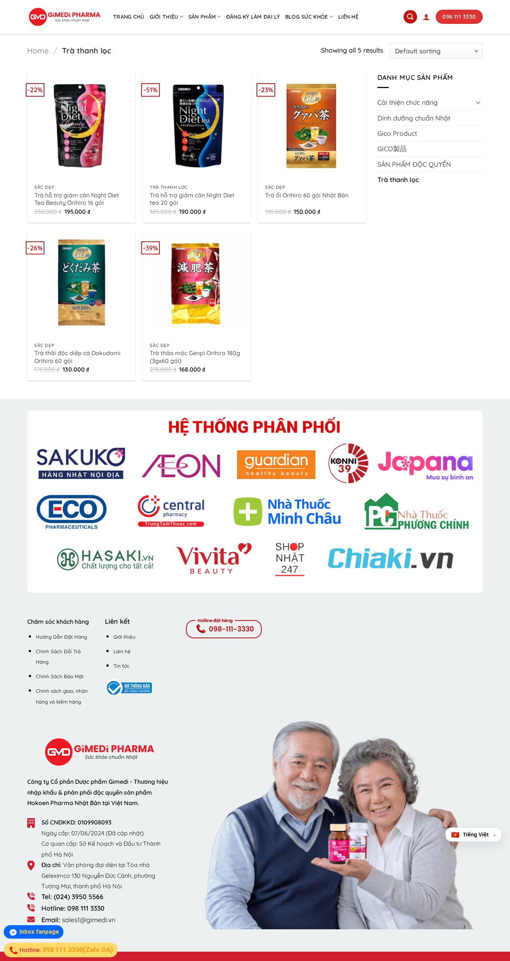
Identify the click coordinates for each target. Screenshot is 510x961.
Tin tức (121, 666)
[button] (426, 17)
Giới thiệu (164, 16)
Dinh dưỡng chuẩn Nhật (413, 118)
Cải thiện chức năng (407, 102)
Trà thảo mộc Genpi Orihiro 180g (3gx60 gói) (195, 356)
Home (38, 50)
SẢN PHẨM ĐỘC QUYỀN (414, 164)
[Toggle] (478, 102)
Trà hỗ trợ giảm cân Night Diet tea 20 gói (192, 199)
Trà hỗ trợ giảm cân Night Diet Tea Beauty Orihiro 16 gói (76, 199)
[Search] (410, 17)
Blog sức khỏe (306, 16)
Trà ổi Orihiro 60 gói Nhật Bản (306, 195)
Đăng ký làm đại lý (253, 16)
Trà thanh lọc (398, 179)
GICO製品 (392, 148)
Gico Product (397, 133)
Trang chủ (128, 16)
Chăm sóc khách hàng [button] (58, 621)
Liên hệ (348, 16)
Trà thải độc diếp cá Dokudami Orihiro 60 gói (77, 356)
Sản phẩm (202, 16)
